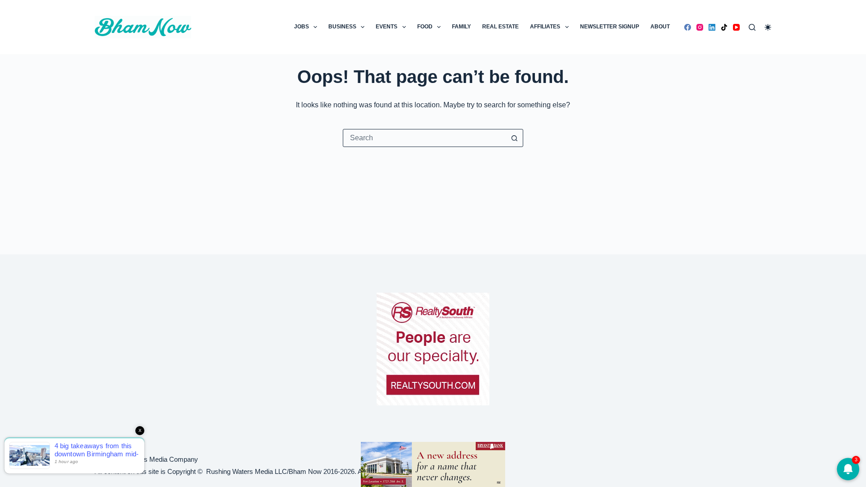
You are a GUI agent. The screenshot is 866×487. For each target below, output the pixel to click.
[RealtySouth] (433, 349)
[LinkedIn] (712, 27)
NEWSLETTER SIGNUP (609, 26)
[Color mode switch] (768, 27)
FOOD (425, 26)
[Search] (752, 27)
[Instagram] (699, 27)
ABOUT (660, 26)
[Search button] (514, 138)
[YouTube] (736, 27)
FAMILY (461, 26)
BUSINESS (342, 26)
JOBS (301, 26)
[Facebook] (687, 27)
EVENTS (386, 26)
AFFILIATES (545, 26)
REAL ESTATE (500, 26)
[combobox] (424, 138)
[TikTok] (724, 27)
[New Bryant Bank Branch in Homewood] (433, 464)
